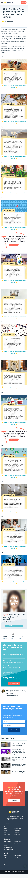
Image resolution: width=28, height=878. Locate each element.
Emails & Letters (7, 834)
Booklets (5, 832)
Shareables (3, 6)
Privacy (19, 871)
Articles (5, 830)
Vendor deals (17, 834)
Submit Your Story (18, 857)
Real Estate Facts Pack (8, 849)
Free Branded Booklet (8, 847)
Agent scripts (17, 830)
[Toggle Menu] (2, 2)
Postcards (17, 826)
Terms (23, 871)
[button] (23, 2)
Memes (8, 6)
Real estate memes (18, 843)
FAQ (4, 864)
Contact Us (17, 862)
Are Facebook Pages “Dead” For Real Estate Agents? (18, 744)
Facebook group (18, 828)
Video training (17, 832)
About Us (5, 855)
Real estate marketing (19, 848)
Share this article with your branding (14, 25)
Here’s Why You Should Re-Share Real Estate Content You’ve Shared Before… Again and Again (18, 752)
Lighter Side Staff (9, 21)
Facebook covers (18, 841)
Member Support (18, 855)
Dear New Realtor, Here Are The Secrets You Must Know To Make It (19, 759)
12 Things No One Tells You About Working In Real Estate (18, 772)
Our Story (5, 857)
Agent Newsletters (7, 826)
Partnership (17, 859)
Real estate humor (18, 845)
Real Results (6, 859)
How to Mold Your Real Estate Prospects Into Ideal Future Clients (19, 766)
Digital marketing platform (7, 844)
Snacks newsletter (7, 841)
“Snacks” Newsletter (8, 862)
